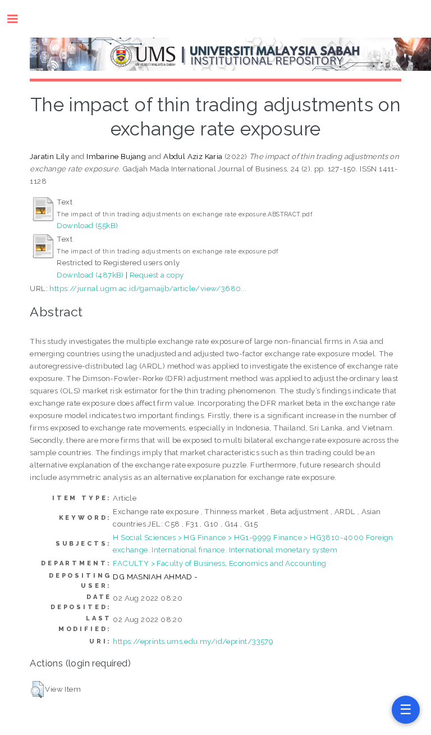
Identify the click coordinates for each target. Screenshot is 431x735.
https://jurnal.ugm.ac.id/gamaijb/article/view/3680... (147, 288)
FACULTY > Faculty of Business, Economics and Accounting (219, 563)
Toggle (18, 19)
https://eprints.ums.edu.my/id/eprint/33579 (193, 641)
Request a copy (157, 274)
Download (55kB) (87, 225)
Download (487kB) (90, 274)
